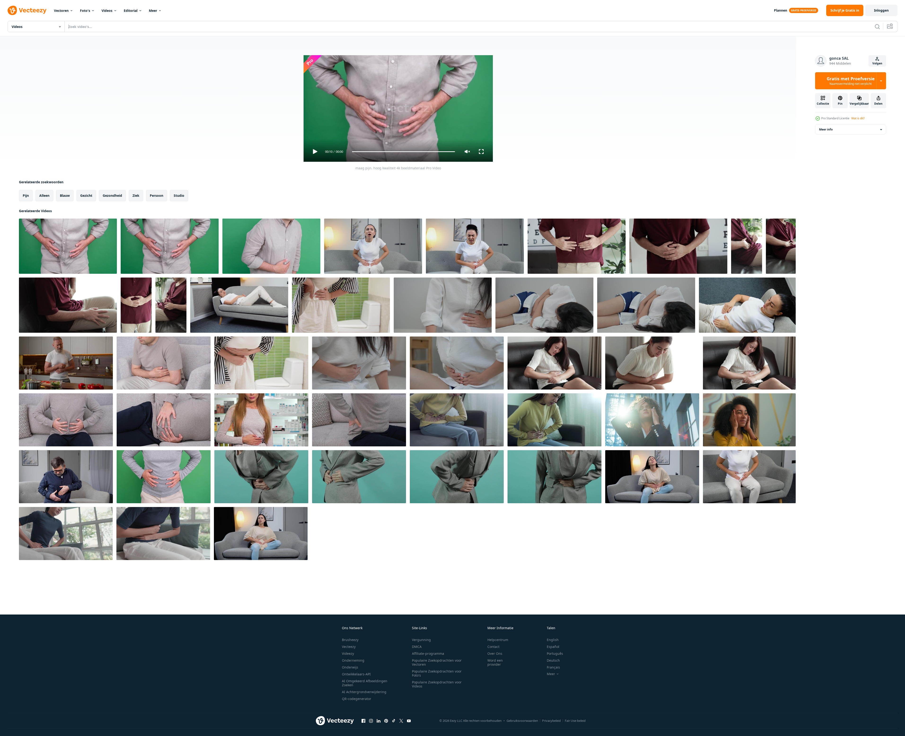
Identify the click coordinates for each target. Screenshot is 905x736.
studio (179, 195)
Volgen (877, 63)
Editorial (130, 10)
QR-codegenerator (356, 698)
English (553, 639)
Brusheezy (350, 639)
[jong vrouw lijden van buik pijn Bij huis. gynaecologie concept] (652, 476)
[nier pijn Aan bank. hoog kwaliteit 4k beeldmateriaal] (359, 419)
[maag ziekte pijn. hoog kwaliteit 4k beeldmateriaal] (66, 419)
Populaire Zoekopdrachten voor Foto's (437, 673)
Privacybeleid (551, 720)
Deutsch (553, 660)
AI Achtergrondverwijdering (364, 692)
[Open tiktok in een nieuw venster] (394, 721)
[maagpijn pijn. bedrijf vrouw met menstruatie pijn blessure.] (261, 476)
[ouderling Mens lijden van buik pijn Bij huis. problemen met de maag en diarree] (66, 476)
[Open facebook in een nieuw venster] (363, 721)
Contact (493, 646)
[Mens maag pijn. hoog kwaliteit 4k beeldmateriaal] (164, 363)
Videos (107, 10)
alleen (44, 195)
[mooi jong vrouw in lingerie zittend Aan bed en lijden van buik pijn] (373, 246)
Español (553, 646)
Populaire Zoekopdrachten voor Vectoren (437, 662)
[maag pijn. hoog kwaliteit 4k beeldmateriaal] (68, 246)
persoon (156, 195)
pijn (26, 195)
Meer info (826, 129)
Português (555, 653)
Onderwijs (350, 667)
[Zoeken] (877, 26)
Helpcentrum (497, 639)
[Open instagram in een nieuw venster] (371, 721)
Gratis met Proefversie (851, 81)
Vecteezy (349, 646)
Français (553, 667)
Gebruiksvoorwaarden (522, 720)
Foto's (85, 10)
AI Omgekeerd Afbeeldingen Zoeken (364, 683)
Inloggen (881, 10)
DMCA (417, 646)
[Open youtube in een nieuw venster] (409, 721)
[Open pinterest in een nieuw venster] (386, 721)
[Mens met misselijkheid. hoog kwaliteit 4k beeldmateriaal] (271, 246)
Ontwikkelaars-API (356, 674)
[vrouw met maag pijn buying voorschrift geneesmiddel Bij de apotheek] (261, 419)
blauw (65, 195)
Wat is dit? (858, 118)
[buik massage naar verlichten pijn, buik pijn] (577, 246)
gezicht (86, 195)
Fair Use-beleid (575, 720)
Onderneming (353, 660)
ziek (135, 195)
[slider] (403, 151)
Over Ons (494, 653)
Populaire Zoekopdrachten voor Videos (437, 684)
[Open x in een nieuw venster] (401, 721)
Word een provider (495, 662)
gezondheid (112, 195)
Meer (153, 10)
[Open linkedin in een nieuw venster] (378, 721)
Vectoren (61, 10)
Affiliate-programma (428, 653)
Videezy (348, 653)
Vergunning (421, 639)
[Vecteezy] (27, 10)
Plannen (780, 10)
